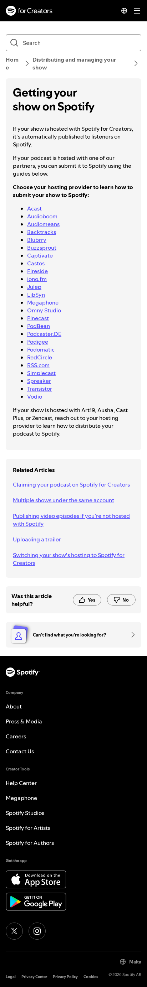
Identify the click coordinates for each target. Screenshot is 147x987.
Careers (16, 736)
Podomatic (41, 349)
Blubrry (36, 240)
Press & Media (24, 721)
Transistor (39, 389)
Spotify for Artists (28, 828)
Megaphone (43, 302)
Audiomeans (43, 224)
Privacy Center (34, 977)
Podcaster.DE (44, 334)
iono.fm (37, 279)
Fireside (37, 271)
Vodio (34, 396)
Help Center (21, 783)
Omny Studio (44, 310)
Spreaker (39, 381)
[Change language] (124, 10)
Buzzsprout (41, 247)
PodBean (38, 326)
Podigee (37, 342)
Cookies (90, 977)
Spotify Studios (25, 813)
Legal (11, 977)
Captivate (40, 255)
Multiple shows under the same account (63, 500)
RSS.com (38, 365)
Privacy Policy (65, 977)
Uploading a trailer (37, 539)
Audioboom (42, 216)
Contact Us (20, 751)
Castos (36, 263)
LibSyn (36, 294)
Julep (34, 287)
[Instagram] (37, 931)
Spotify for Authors (30, 843)
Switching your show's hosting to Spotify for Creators (69, 559)
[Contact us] (131, 634)
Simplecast (41, 373)
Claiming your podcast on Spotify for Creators (71, 484)
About (14, 706)
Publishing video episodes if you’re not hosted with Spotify (71, 520)
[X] (14, 931)
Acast (34, 208)
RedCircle (39, 357)
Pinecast (38, 318)
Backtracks (41, 232)
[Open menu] (137, 10)
